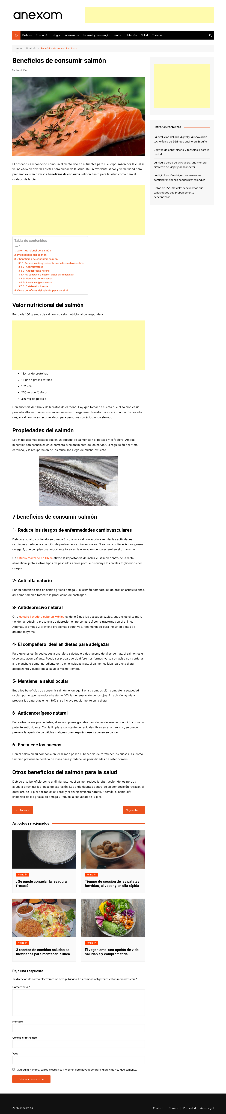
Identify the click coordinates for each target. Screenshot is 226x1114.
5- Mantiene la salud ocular (37, 278)
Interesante (71, 35)
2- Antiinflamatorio (33, 266)
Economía (42, 35)
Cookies (174, 1108)
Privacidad (189, 1108)
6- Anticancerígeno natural (37, 282)
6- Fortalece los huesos (35, 286)
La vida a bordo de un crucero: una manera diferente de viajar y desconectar (180, 165)
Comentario (21, 987)
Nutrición (131, 35)
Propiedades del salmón (32, 254)
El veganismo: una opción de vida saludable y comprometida (112, 952)
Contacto (158, 1108)
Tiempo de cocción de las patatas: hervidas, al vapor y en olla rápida (112, 883)
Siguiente (132, 810)
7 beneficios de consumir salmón (37, 258)
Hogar (56, 35)
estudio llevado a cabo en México (41, 616)
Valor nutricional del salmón (34, 250)
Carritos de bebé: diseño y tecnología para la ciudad (181, 152)
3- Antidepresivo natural (36, 270)
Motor (117, 35)
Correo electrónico (24, 1037)
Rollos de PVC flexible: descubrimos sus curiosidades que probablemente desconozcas (178, 192)
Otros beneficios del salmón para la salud (42, 290)
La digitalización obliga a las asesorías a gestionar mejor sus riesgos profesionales (179, 177)
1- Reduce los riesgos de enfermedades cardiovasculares (53, 263)
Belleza (27, 35)
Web (15, 1053)
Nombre (17, 1021)
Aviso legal (207, 1108)
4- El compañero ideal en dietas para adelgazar (48, 274)
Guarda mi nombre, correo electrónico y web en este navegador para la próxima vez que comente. (77, 1069)
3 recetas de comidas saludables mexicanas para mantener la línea (43, 952)
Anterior (24, 810)
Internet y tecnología (96, 35)
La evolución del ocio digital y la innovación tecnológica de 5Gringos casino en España (180, 139)
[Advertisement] (149, 15)
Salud (144, 35)
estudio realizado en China (35, 558)
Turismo (157, 35)
